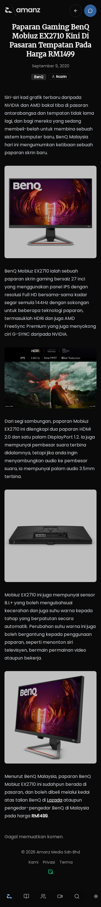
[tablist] (43, 896)
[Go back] (76, 11)
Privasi (49, 862)
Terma (66, 862)
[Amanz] (50, 872)
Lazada (54, 800)
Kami (33, 862)
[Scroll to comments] (90, 11)
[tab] (9, 896)
